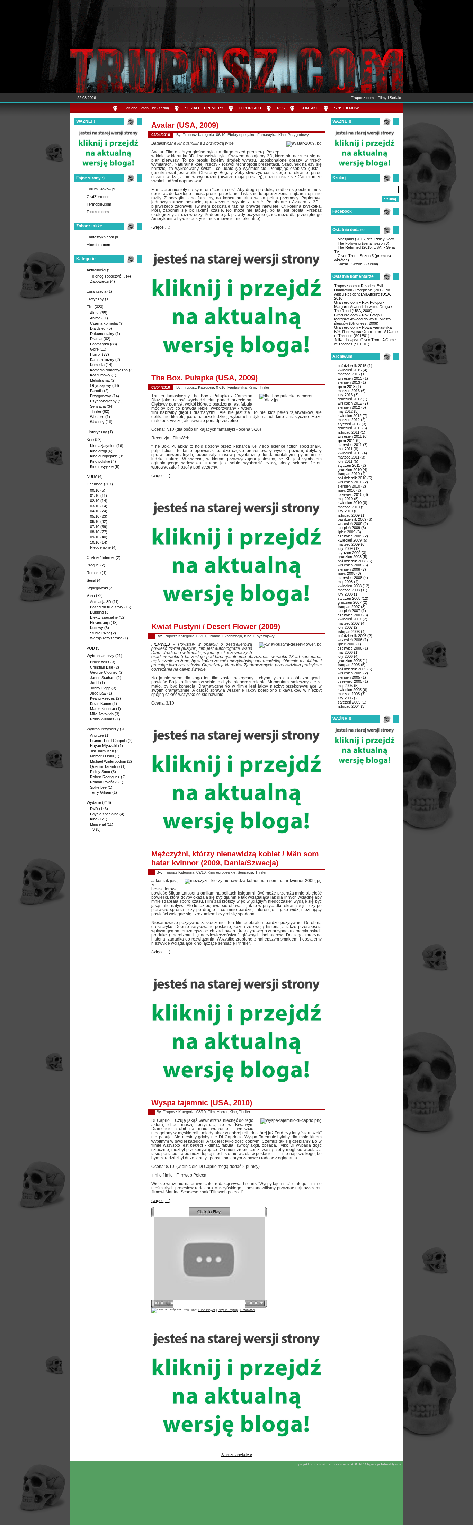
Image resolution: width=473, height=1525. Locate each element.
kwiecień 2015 (350, 370)
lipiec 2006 (346, 644)
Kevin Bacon (100, 703)
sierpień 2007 (349, 611)
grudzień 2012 (350, 399)
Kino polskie (100, 461)
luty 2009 (345, 548)
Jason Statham (102, 677)
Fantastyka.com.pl (102, 237)
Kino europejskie (104, 456)
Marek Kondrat (102, 709)
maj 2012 (345, 411)
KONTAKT (309, 108)
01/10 (94, 495)
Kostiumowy (100, 375)
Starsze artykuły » (236, 1455)
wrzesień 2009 (350, 523)
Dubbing (97, 612)
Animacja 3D (100, 602)
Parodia (96, 391)
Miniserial (98, 824)
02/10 (94, 501)
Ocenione (95, 484)
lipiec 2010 (346, 490)
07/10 (94, 527)
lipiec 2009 (346, 532)
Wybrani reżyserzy (103, 729)
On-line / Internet (101, 557)
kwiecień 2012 (350, 416)
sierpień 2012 (349, 407)
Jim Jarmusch (102, 751)
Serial (91, 580)
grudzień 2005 (350, 661)
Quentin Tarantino (105, 766)
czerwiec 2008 (350, 577)
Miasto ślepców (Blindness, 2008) (362, 321)
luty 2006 (345, 656)
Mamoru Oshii (102, 756)
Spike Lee (98, 787)
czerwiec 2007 (350, 615)
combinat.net (321, 1464)
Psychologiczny (103, 401)
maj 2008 (345, 582)
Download (247, 1310)
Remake (94, 573)
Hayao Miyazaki (103, 746)
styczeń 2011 (349, 465)
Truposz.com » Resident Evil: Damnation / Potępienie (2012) (359, 288)
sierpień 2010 (349, 486)
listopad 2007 (349, 607)
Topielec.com (98, 212)
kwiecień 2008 (350, 586)
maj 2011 (345, 449)
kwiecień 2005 (350, 690)
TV (92, 829)
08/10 (94, 532)
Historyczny (97, 432)
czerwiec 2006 (350, 648)
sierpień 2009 (349, 528)
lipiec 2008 (346, 573)
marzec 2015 (349, 374)
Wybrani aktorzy (100, 656)
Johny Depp (100, 688)
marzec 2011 (348, 457)
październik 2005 (352, 669)
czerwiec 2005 (350, 681)
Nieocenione (100, 547)
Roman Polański (103, 782)
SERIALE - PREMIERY (204, 108)
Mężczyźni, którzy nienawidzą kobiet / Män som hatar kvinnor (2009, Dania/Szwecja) (235, 858)
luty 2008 (345, 594)
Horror (95, 354)
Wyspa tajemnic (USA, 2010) (201, 1102)
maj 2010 (345, 499)
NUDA (92, 476)
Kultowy (96, 628)
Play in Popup (228, 1310)
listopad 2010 (349, 474)
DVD (94, 809)
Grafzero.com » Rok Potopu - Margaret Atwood (359, 304)
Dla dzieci (98, 328)
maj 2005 (345, 685)
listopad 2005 (349, 665)
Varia (91, 595)
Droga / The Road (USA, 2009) (363, 309)
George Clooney (104, 672)
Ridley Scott (100, 772)
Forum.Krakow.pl (101, 189)
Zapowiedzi (99, 281)
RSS (281, 108)
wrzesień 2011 (350, 436)
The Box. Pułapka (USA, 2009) (204, 377)
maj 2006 (345, 652)
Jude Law (98, 693)
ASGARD (358, 1464)
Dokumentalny (102, 334)
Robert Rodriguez (105, 777)
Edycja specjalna (104, 814)
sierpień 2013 (349, 382)
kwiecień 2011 (349, 453)
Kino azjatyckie (102, 446)
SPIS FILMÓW (346, 108)
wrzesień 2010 (350, 482)
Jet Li (94, 683)
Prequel (93, 565)
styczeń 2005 (349, 702)
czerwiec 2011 (350, 445)
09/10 (94, 537)
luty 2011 (345, 461)
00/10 (94, 490)
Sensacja (98, 406)
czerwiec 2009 (350, 536)
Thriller (95, 411)
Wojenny (97, 422)
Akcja (94, 313)
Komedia (97, 365)
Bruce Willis (99, 662)
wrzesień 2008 (350, 565)
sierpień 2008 (349, 569)
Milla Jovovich (102, 714)
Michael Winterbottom (108, 761)
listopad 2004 (349, 706)
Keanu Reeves (102, 698)
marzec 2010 (349, 507)
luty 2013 (345, 395)
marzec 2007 (349, 623)
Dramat (96, 339)
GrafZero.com (98, 196)
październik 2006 (352, 636)
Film (90, 307)
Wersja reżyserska (106, 638)
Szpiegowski (97, 588)
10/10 (94, 542)
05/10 (94, 516)
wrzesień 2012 (350, 403)
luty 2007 (345, 627)
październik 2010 (352, 478)
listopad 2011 (348, 432)
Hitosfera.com (98, 245)
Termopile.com (99, 204)
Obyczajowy (100, 385)
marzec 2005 (349, 694)
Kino (90, 439)
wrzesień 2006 (350, 640)
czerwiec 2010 (350, 494)
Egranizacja (96, 291)
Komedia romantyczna (109, 370)
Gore (94, 349)
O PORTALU (250, 108)
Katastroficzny (102, 359)
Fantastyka (99, 344)
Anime (95, 318)
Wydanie (94, 802)
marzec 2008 (349, 590)
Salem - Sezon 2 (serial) (358, 264)
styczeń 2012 (349, 424)
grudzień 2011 (349, 428)
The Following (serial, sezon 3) (363, 243)
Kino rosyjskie (102, 466)
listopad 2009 (349, 515)
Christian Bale (101, 667)
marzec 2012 (349, 420)
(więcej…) (160, 227)
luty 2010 (345, 511)
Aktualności (96, 270)
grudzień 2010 (350, 470)
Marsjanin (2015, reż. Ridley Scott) (367, 239)
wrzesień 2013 (350, 378)
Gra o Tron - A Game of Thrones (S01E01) (366, 333)
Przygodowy (100, 396)
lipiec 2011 (346, 440)
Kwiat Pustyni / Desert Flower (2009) (215, 626)
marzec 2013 (349, 391)
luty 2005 (345, 698)
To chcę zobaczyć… (107, 276)
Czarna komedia (104, 323)
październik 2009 (352, 519)
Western (97, 417)
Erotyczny (95, 299)
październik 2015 (352, 366)
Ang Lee (97, 735)
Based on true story (106, 607)
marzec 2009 (349, 544)
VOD (91, 648)
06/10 (94, 521)
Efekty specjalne (104, 617)
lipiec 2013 (346, 386)
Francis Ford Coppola (108, 740)
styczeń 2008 (349, 598)
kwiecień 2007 (350, 619)
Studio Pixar (100, 633)
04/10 (94, 511)
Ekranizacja (100, 622)
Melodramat (100, 380)
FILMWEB (162, 644)
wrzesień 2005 (350, 673)
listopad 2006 (349, 631)
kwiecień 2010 (350, 503)
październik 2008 (352, 561)
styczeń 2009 (349, 553)
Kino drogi (98, 451)
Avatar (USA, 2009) (184, 125)
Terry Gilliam (100, 792)
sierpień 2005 (349, 677)
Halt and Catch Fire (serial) (146, 108)
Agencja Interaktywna (384, 1464)
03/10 (94, 506)
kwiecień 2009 (350, 540)
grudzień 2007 (350, 602)
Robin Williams (102, 719)
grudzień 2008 (350, 557)
